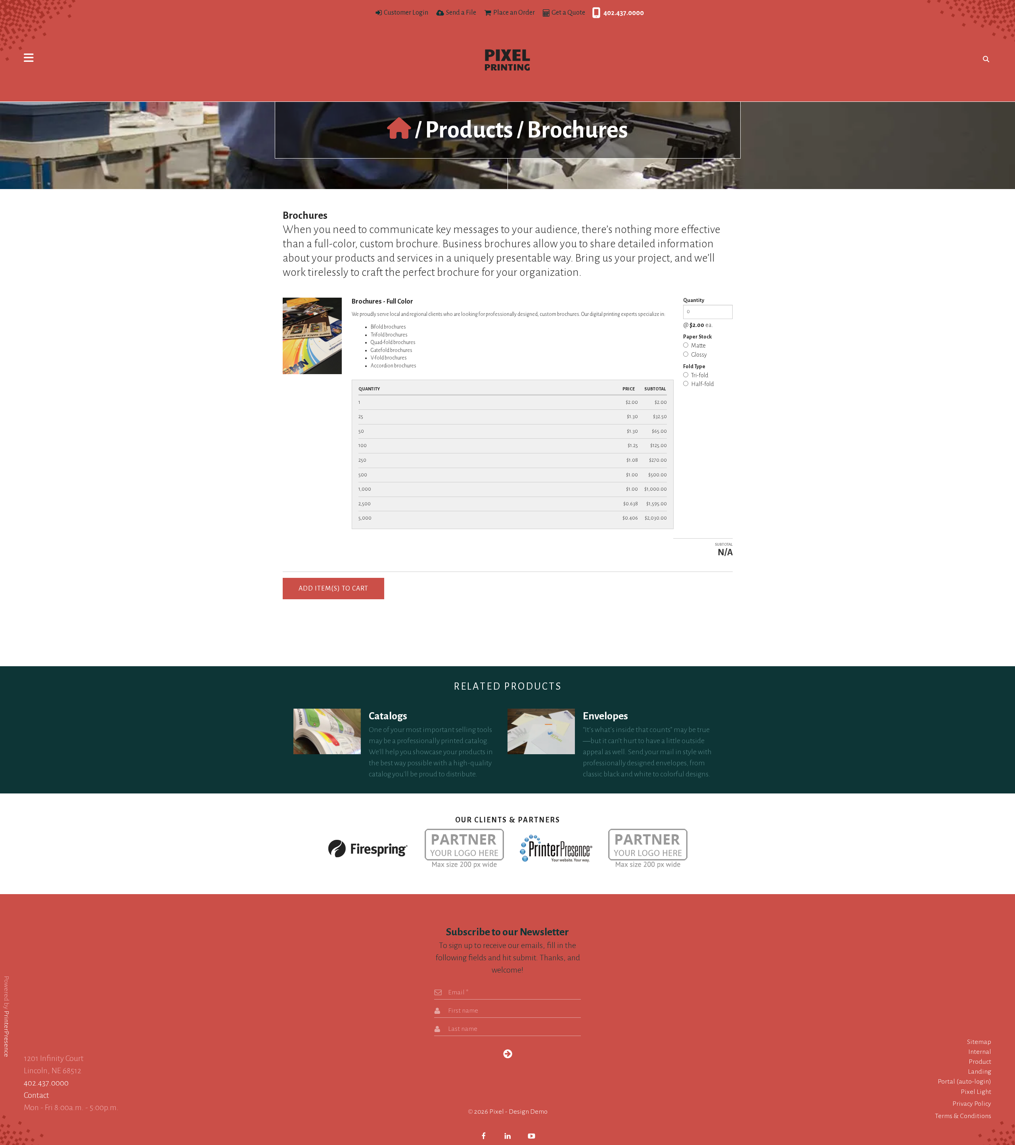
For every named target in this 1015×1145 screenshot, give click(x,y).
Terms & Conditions (963, 1116)
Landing (979, 1071)
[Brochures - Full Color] (312, 335)
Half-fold (702, 384)
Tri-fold (699, 375)
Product (980, 1061)
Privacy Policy (971, 1103)
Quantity (693, 300)
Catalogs (388, 716)
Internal (979, 1051)
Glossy (698, 355)
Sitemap (979, 1042)
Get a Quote (568, 12)
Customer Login (406, 12)
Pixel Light (976, 1091)
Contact (36, 1095)
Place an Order (514, 12)
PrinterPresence (6, 1033)
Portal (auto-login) (964, 1081)
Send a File (461, 12)
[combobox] (984, 59)
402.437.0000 (594, 13)
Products (469, 130)
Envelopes (605, 716)
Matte (698, 345)
